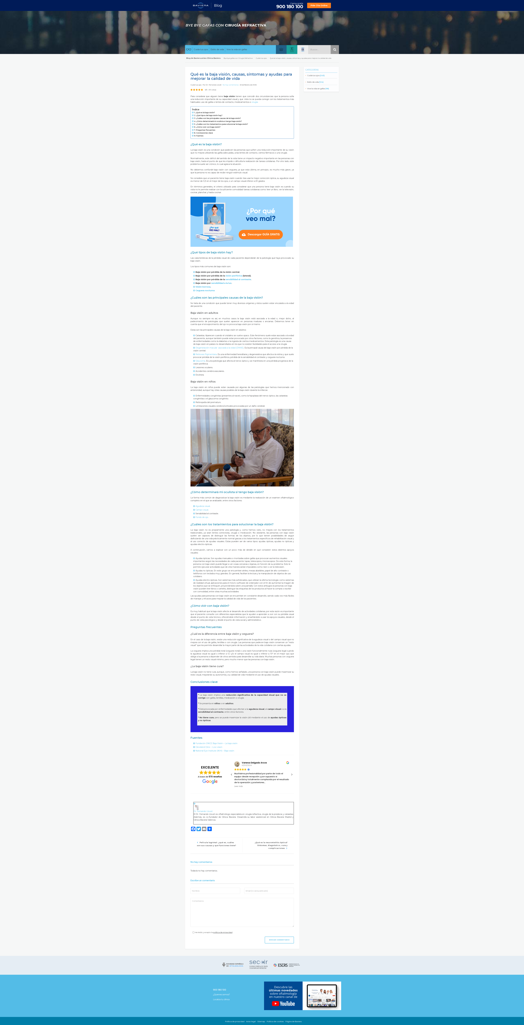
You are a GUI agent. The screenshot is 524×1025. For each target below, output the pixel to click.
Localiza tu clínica (221, 999)
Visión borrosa (203, 287)
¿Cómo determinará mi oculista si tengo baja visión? (219, 121)
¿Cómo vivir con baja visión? (208, 127)
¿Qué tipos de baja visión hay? (209, 115)
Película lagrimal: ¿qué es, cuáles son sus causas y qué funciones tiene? (216, 844)
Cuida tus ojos (201, 49)
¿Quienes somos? (221, 994)
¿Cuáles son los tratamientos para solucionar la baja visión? (222, 124)
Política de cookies (275, 1021)
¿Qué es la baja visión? (205, 113)
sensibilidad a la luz (221, 283)
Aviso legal (251, 1021)
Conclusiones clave (204, 133)
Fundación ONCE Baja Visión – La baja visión (216, 743)
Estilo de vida (217, 49)
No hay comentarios (231, 85)
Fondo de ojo (202, 517)
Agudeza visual (203, 506)
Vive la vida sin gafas (237, 49)
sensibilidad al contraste (238, 279)
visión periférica (233, 276)
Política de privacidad (234, 1021)
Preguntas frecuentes (205, 130)
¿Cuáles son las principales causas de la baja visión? (218, 118)
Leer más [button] (238, 786)
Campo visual (202, 510)
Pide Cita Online (319, 5)
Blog (218, 5)
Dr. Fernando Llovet (213, 85)
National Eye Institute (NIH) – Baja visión (215, 751)
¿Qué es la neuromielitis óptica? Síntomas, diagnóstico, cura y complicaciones (271, 845)
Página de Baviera (293, 1021)
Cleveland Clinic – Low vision (209, 747)
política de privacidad (222, 932)
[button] (292, 774)
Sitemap (261, 1021)
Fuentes (199, 136)
